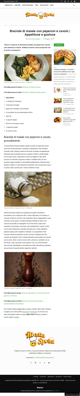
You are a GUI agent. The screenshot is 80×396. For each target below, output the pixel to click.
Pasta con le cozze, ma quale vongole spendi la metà (69, 89)
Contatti (35, 376)
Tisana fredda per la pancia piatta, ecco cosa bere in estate (68, 100)
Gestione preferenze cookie (72, 394)
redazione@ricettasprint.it (44, 357)
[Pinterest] (68, 1)
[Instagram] (65, 1)
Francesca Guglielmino (60, 74)
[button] (73, 5)
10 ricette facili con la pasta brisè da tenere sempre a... (69, 110)
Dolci (64, 103)
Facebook (25, 312)
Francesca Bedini (34, 39)
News (52, 5)
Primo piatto (66, 93)
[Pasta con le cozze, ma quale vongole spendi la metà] (58, 90)
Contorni (17, 5)
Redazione (51, 376)
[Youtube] (74, 1)
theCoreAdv (56, 391)
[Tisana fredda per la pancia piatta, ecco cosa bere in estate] (58, 100)
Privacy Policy (67, 376)
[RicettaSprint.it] (40, 15)
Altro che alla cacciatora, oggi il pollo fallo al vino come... (69, 119)
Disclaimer (59, 376)
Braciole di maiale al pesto (32, 87)
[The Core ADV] (40, 388)
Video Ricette (44, 5)
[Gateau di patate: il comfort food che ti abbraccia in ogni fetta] (65, 57)
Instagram (33, 312)
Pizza (36, 5)
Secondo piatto (13, 25)
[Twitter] (71, 1)
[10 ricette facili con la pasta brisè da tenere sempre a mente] (58, 110)
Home (5, 25)
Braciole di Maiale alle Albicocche (34, 92)
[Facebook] (61, 1)
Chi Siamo (43, 376)
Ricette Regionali (27, 5)
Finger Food (9, 5)
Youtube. (16, 317)
